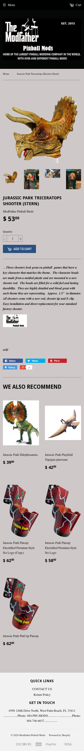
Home (6, 73)
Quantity (8, 231)
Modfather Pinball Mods (32, 735)
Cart (78, 5)
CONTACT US (42, 689)
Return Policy (42, 694)
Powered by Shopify (59, 735)
